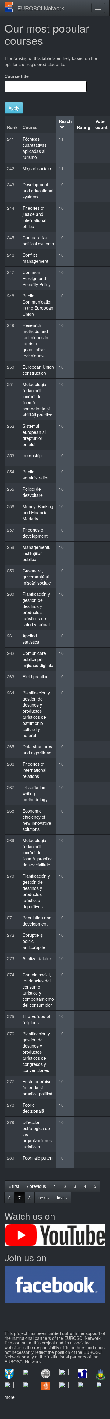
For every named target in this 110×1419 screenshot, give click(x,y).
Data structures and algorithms (37, 749)
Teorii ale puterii (38, 1158)
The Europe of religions (36, 1019)
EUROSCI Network (40, 8)
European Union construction (38, 370)
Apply (14, 108)
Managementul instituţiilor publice (37, 553)
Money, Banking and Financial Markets (38, 512)
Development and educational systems (38, 190)
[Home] (8, 7)
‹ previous (36, 1186)
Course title (17, 76)
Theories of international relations (34, 770)
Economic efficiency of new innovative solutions (37, 820)
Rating (83, 127)
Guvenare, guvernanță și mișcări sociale (37, 576)
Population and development (37, 921)
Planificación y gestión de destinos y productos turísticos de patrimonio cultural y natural (36, 714)
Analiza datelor (37, 958)
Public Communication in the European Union (38, 305)
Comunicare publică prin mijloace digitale (38, 659)
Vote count (101, 124)
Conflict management (35, 258)
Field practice (35, 676)
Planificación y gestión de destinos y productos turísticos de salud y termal (36, 609)
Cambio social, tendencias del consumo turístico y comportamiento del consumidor (38, 989)
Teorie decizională (33, 1108)
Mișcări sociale (37, 168)
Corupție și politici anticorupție (34, 941)
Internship (32, 455)
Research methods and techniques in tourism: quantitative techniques (35, 340)
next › (43, 1198)
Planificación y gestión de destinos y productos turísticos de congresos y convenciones (36, 1052)
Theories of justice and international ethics (34, 217)
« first (14, 1186)
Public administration (36, 475)
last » (62, 1198)
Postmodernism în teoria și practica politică (38, 1087)
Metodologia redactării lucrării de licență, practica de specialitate (38, 852)
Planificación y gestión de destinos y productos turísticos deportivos (36, 891)
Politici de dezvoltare (33, 492)
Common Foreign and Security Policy (37, 278)
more (10, 1397)
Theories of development (35, 533)
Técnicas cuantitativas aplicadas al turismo (35, 148)
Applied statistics (31, 639)
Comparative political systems (38, 240)
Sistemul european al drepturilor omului (34, 435)
